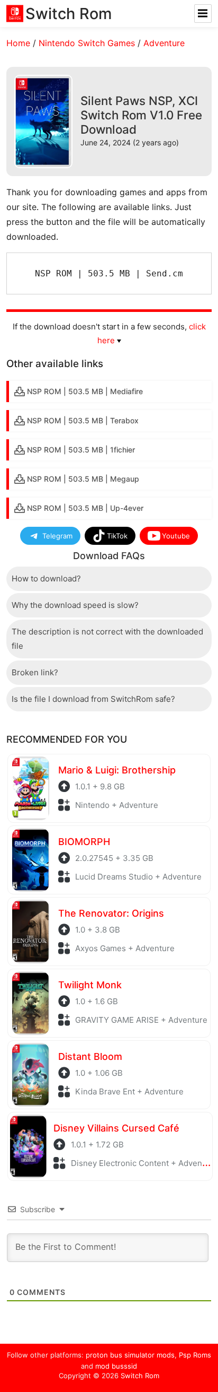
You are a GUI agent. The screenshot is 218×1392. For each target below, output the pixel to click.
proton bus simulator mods (130, 1355)
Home (18, 43)
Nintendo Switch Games (87, 43)
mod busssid (116, 1366)
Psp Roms (195, 1355)
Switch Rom (140, 1375)
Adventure (164, 43)
